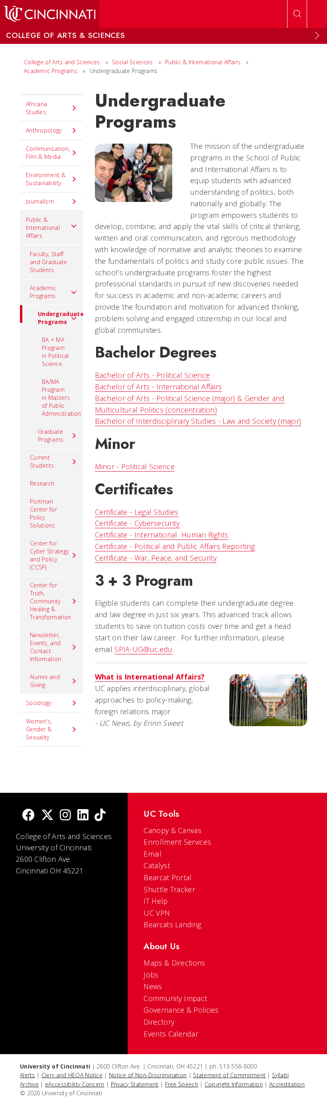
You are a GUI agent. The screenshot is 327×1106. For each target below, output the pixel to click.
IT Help (155, 901)
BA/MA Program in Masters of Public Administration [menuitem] (61, 397)
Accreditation (287, 1084)
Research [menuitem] (42, 483)
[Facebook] (28, 816)
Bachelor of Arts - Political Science (152, 375)
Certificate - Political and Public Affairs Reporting (175, 546)
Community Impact (175, 998)
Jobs (151, 975)
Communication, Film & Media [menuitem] (48, 152)
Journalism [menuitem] (40, 201)
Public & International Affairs (202, 62)
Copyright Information (234, 1084)
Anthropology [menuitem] (44, 130)
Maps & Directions (174, 963)
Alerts (27, 1075)
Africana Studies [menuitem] (36, 108)
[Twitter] (47, 816)
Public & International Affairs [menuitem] (43, 227)
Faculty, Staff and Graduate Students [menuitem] (48, 262)
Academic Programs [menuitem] (43, 292)
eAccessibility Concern (74, 1084)
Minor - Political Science (135, 466)
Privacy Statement (135, 1084)
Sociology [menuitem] (38, 703)
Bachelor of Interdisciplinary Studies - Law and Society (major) (198, 421)
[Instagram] (65, 816)
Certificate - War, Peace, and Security (156, 558)
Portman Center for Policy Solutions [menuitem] (43, 513)
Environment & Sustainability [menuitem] (45, 179)
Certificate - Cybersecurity (137, 523)
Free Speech (181, 1084)
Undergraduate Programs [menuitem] (60, 318)
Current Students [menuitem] (42, 461)
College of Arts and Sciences (62, 62)
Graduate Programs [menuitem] (50, 435)
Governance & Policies (181, 1010)
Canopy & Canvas (172, 830)
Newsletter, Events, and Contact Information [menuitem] (45, 647)
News (153, 986)
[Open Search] (297, 14)
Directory (159, 1022)
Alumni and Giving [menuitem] (45, 681)
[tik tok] (100, 816)
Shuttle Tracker (169, 889)
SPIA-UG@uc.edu (143, 649)
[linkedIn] (83, 816)
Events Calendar (171, 1034)
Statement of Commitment (229, 1075)
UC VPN (157, 913)
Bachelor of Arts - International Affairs (158, 386)
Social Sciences (132, 62)
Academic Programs (50, 71)
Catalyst (156, 865)
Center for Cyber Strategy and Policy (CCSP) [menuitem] (49, 555)
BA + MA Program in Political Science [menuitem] (55, 351)
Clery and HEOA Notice (71, 1075)
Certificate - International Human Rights (162, 534)
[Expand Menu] (317, 35)
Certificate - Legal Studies (137, 512)
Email (153, 854)
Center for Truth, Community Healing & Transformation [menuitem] (50, 601)
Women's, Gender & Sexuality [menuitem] (39, 729)
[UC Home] (49, 14)
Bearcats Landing (172, 924)
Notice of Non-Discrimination (148, 1075)
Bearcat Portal (167, 877)
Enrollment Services (177, 842)
